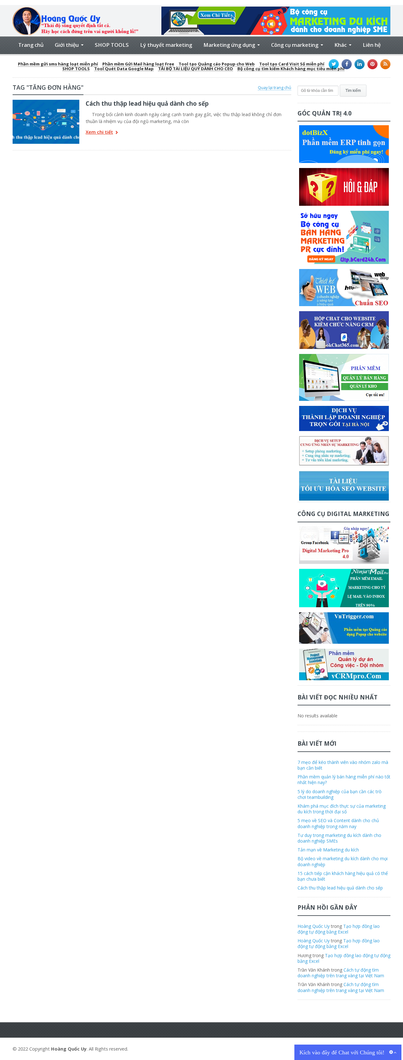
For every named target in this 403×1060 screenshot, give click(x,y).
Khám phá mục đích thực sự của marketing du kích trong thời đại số (342, 809)
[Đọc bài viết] (46, 101)
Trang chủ (30, 44)
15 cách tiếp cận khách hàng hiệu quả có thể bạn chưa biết (343, 876)
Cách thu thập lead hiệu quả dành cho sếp (147, 103)
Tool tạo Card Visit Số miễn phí (291, 64)
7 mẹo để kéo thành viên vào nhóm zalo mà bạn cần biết (343, 765)
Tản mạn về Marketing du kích (328, 850)
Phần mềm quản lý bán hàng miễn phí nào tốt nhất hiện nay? (344, 779)
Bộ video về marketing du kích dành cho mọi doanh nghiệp (343, 861)
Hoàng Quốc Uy (314, 926)
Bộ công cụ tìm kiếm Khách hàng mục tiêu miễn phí (290, 69)
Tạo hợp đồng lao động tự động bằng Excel (339, 929)
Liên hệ (372, 44)
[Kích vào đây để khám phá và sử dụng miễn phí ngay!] (275, 9)
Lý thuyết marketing (166, 44)
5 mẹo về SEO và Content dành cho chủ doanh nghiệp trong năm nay (338, 823)
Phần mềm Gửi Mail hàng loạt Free (138, 64)
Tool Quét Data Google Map (124, 69)
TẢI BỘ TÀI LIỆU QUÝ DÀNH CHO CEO (195, 69)
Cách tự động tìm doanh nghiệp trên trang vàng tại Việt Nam (341, 973)
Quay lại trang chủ (274, 87)
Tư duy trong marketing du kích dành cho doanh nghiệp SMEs (339, 838)
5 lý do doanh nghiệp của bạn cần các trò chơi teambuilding (340, 794)
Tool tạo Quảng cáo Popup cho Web (217, 64)
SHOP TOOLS (112, 44)
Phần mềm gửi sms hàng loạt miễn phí (58, 64)
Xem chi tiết (99, 132)
